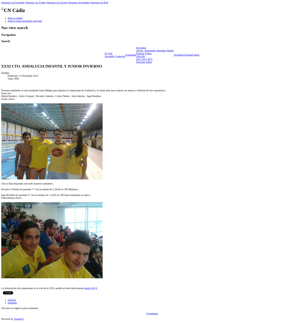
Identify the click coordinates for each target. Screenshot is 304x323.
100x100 (140, 56)
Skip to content (15, 18)
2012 (138, 59)
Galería (195, 55)
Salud (149, 62)
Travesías (140, 62)
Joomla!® (19, 319)
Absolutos (161, 50)
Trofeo (148, 53)
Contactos (120, 56)
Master (170, 50)
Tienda (188, 55)
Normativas (179, 55)
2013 (144, 59)
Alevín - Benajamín (146, 50)
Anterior (12, 300)
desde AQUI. (91, 288)
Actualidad (130, 55)
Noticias (140, 53)
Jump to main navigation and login (25, 21)
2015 (149, 59)
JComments (152, 313)
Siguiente (12, 302)
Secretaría (109, 56)
